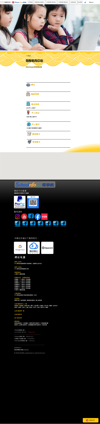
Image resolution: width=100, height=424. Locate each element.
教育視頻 (23, 300)
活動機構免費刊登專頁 (34, 324)
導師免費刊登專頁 (34, 323)
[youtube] (24, 216)
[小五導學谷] (56, 224)
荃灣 (19, 307)
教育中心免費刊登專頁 (20, 324)
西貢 (30, 307)
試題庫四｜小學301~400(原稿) (22, 284)
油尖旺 (55, 305)
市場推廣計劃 (44, 323)
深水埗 (36, 305)
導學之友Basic (17, 267)
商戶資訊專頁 (18, 318)
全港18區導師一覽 (19, 310)
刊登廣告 (25, 323)
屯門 (34, 307)
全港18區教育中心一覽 (20, 303)
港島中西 (26, 305)
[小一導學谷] (25, 224)
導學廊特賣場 (30, 300)
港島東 (16, 305)
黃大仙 (46, 305)
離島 (47, 307)
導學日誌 (16, 300)
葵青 (15, 307)
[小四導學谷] (48, 224)
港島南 (21, 305)
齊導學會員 (17, 272)
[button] (30, 2)
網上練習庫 (39, 300)
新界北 (42, 307)
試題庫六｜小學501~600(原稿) (22, 288)
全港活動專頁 (18, 314)
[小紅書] (44, 216)
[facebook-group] (31, 216)
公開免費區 (17, 293)
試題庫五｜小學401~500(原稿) (22, 286)
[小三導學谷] (40, 224)
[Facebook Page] (38, 216)
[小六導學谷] (63, 224)
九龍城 (41, 305)
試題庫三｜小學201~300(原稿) (22, 282)
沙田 (23, 307)
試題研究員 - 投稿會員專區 (22, 277)
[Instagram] (17, 216)
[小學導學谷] (17, 224)
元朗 (38, 307)
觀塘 (50, 305)
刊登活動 (44, 324)
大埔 (27, 307)
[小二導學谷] (33, 224)
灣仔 (32, 305)
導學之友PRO (17, 261)
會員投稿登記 (18, 323)
